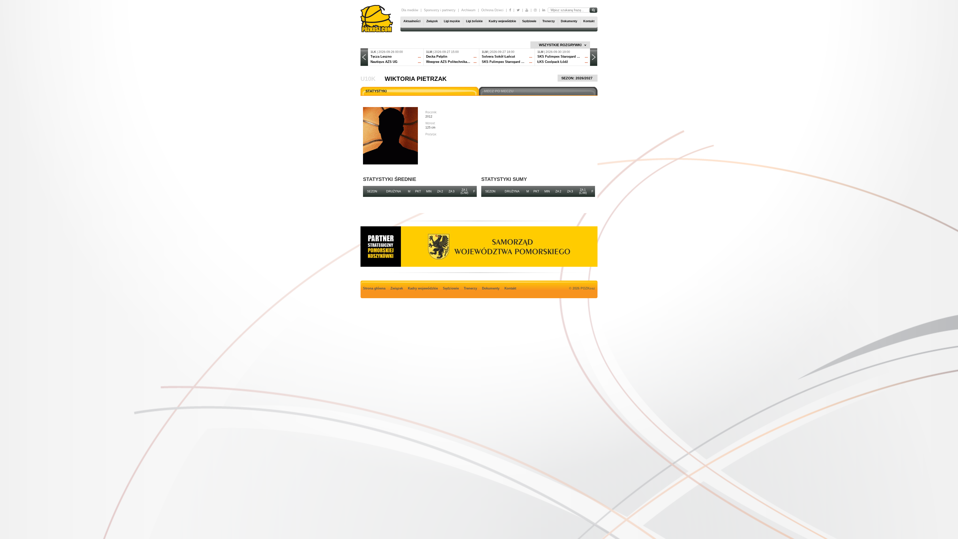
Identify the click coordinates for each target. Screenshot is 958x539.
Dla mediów (409, 10)
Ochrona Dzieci (492, 10)
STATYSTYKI (376, 91)
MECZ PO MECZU (498, 91)
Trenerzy (548, 21)
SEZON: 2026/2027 (577, 78)
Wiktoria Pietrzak (416, 78)
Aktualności (411, 21)
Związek (432, 21)
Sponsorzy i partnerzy (440, 10)
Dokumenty (569, 21)
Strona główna (374, 288)
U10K (367, 78)
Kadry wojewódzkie (502, 21)
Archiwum (468, 10)
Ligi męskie (452, 21)
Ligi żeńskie (474, 21)
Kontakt (589, 21)
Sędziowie (529, 21)
